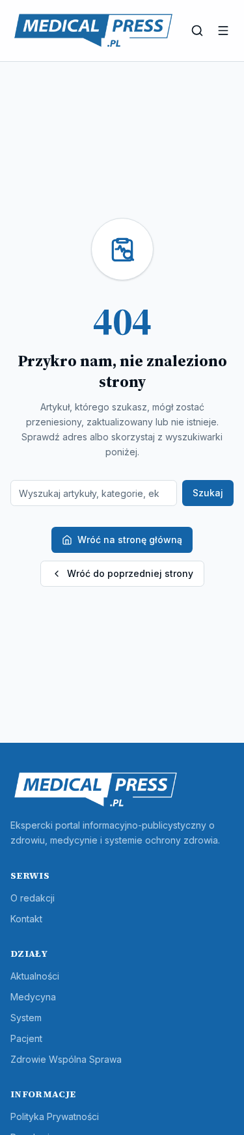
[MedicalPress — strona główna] (93, 30)
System (26, 1017)
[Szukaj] (197, 30)
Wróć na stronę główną (129, 539)
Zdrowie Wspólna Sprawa (66, 1059)
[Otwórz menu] (223, 30)
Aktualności (34, 975)
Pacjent (26, 1038)
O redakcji (32, 897)
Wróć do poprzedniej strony (130, 573)
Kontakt (26, 918)
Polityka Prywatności (54, 1116)
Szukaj (208, 492)
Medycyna (33, 996)
